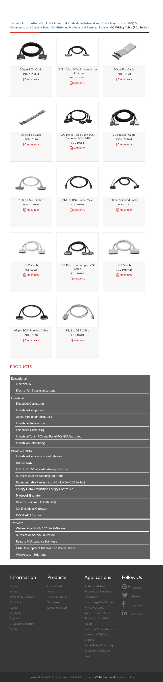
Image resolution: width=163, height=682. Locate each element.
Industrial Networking (30, 443)
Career (14, 607)
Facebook (137, 605)
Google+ (136, 587)
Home (13, 586)
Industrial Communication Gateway (39, 456)
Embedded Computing (30, 430)
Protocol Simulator (28, 495)
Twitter (136, 596)
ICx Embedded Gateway (31, 508)
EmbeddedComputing (30, 403)
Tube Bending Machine (98, 613)
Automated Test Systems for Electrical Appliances (97, 591)
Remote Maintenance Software (36, 541)
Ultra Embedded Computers (34, 416)
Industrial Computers (30, 410)
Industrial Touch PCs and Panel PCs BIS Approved (48, 436)
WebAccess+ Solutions (31, 554)
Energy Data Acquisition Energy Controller (44, 489)
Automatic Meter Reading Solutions (39, 475)
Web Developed (105, 677)
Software (53, 602)
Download (16, 602)
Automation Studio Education (35, 535)
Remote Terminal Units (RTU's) (36, 502)
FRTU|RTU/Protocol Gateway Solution (42, 469)
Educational (54, 586)
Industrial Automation (30, 423)
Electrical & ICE (26, 384)
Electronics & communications (35, 390)
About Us (16, 591)
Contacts (16, 613)
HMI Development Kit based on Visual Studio (45, 548)
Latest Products (57, 607)
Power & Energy (57, 596)
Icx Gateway (24, 462)
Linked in (136, 614)
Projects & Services (22, 596)
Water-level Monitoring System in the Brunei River (98, 650)
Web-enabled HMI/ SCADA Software (40, 528)
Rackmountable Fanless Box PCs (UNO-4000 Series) (50, 482)
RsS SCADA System (29, 515)
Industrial (53, 591)
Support (15, 618)
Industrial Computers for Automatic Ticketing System (99, 634)
